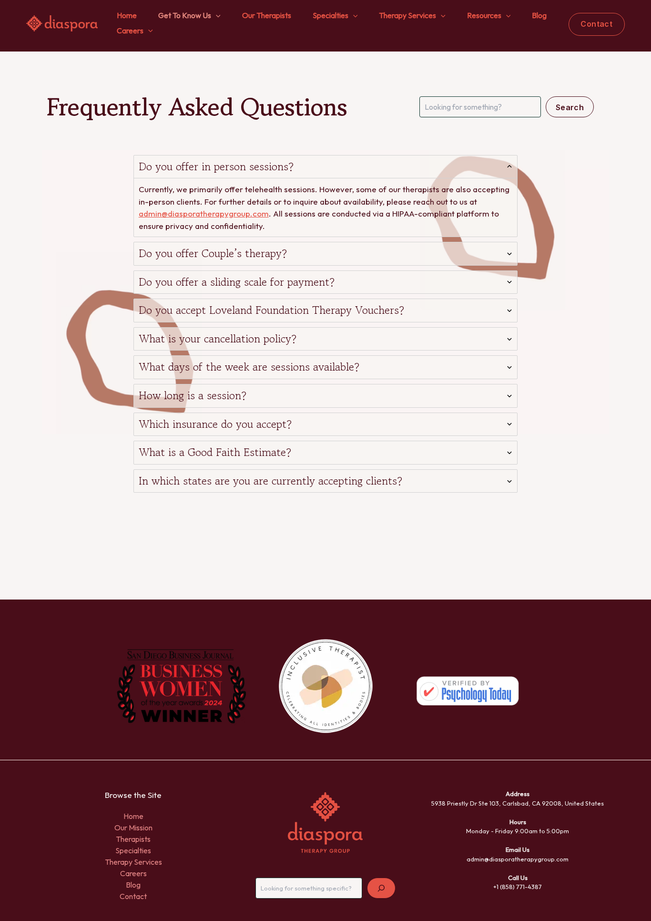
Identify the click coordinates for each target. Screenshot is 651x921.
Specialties (133, 850)
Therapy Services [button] (407, 15)
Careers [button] (130, 30)
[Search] (381, 888)
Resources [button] (484, 15)
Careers (133, 873)
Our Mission (133, 827)
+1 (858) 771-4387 (517, 886)
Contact (133, 896)
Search (570, 107)
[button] (216, 15)
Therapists (133, 839)
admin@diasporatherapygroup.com (204, 213)
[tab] (325, 196)
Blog (539, 15)
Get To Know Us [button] (184, 15)
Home (127, 15)
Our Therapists (266, 15)
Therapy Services (133, 862)
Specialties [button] (330, 15)
